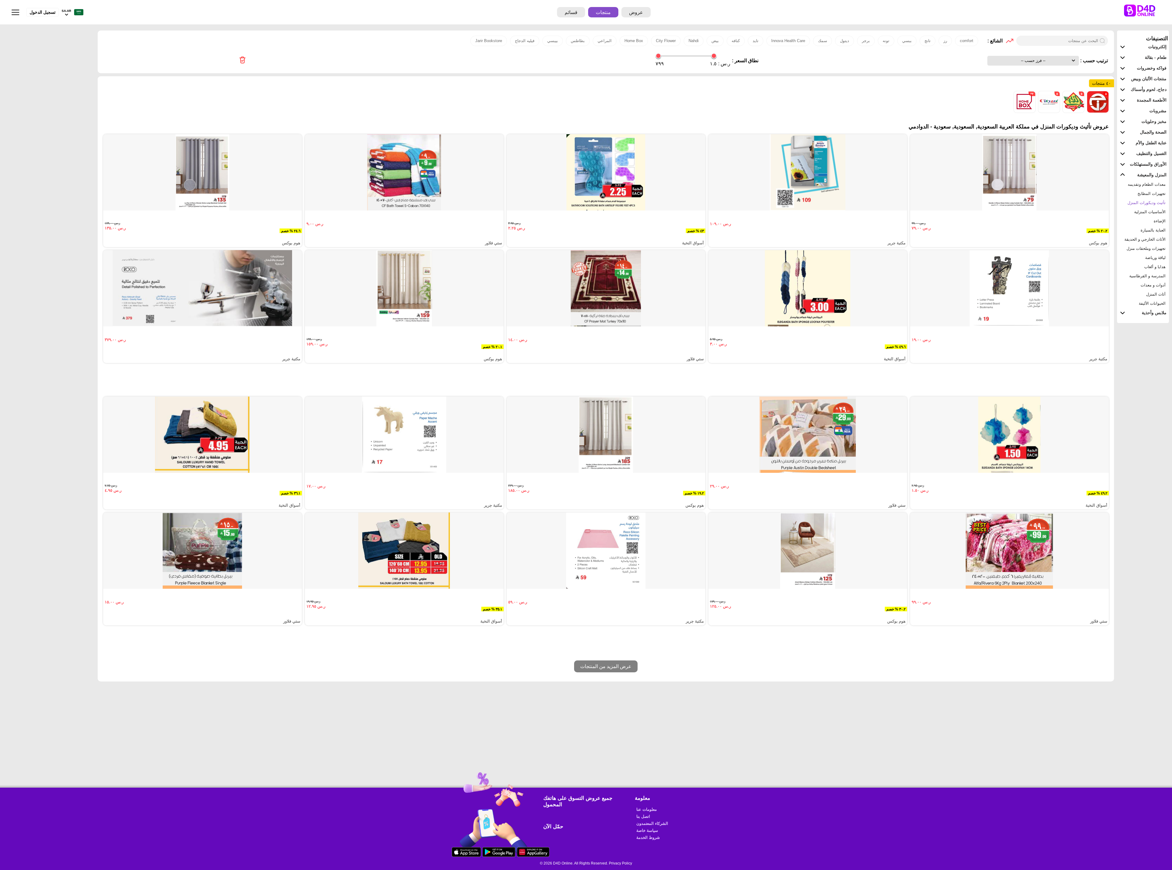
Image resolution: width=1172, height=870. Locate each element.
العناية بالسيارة (1153, 230)
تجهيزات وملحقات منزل (1146, 248)
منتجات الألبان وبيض (1149, 78)
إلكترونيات (1157, 46)
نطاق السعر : (745, 60)
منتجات (603, 12)
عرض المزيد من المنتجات (605, 666)
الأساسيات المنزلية (1150, 212)
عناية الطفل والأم (1151, 142)
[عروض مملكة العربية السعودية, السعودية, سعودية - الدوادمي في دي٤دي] (242, 60)
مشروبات (1158, 110)
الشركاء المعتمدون (652, 823)
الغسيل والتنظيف (1151, 153)
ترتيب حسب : (1093, 60)
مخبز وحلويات (1154, 121)
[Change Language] (77, 12)
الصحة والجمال (1153, 132)
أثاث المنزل (1156, 294)
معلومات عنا (646, 809)
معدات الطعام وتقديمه (1147, 184)
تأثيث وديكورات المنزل (1146, 202)
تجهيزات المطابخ (1152, 193)
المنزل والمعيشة (1152, 174)
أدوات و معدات (1153, 285)
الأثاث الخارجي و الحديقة (1145, 239)
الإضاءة (1160, 221)
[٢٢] (1024, 111)
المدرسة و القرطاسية (1147, 276)
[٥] (1073, 111)
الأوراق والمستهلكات (1148, 164)
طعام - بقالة (1156, 57)
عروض (636, 12)
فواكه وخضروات (1152, 68)
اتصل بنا (643, 816)
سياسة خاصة (647, 830)
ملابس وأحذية (1154, 312)
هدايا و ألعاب (1155, 266)
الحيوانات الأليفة (1152, 303)
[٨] (1097, 111)
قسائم (571, 12)
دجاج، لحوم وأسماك (1149, 89)
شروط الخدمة (648, 837)
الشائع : (995, 40)
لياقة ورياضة (1155, 257)
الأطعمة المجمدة (1152, 100)
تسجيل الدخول (43, 12)
